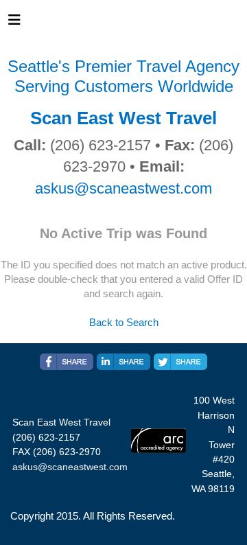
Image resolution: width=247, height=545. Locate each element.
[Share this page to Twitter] (180, 361)
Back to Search (123, 322)
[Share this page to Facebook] (66, 361)
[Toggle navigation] (14, 23)
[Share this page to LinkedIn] (123, 361)
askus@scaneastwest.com (123, 188)
